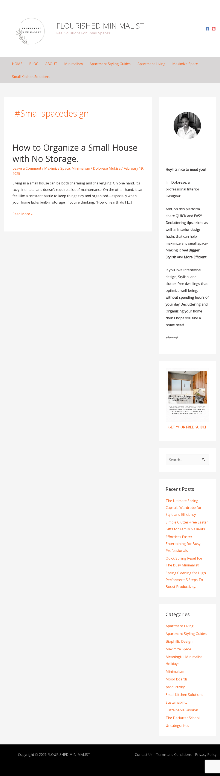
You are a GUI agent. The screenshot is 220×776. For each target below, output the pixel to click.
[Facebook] (207, 29)
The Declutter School (183, 717)
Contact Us (144, 754)
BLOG (33, 63)
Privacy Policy (206, 754)
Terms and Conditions (174, 754)
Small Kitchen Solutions (31, 76)
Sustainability (176, 702)
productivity (175, 687)
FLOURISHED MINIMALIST (100, 26)
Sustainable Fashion (182, 710)
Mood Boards (177, 679)
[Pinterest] (214, 29)
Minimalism (73, 63)
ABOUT (51, 63)
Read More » (22, 213)
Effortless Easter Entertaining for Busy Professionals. (183, 543)
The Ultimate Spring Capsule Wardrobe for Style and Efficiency (184, 507)
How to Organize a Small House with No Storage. (75, 153)
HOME (17, 63)
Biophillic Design (179, 641)
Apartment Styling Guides (110, 63)
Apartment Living (151, 63)
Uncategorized (177, 725)
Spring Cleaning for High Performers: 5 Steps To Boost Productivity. (186, 580)
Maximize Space (185, 63)
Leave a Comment (26, 168)
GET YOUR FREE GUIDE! (187, 427)
